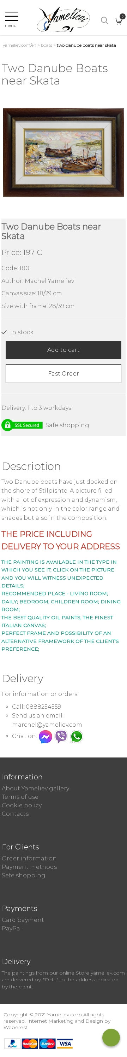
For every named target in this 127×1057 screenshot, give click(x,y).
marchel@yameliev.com (47, 724)
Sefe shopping (24, 875)
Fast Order (63, 373)
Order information (29, 858)
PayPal (12, 928)
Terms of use (20, 797)
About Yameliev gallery (35, 788)
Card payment (23, 920)
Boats (46, 45)
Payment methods (29, 867)
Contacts (15, 814)
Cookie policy (22, 805)
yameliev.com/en (19, 45)
